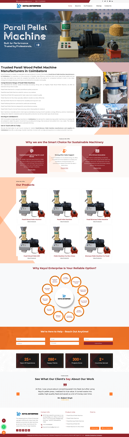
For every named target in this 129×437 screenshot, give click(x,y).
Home (70, 6)
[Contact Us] (4, 422)
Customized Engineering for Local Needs (31, 155)
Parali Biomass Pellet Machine (97, 219)
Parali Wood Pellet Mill (32, 256)
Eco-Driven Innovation (97, 155)
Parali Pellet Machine (64, 219)
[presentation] (17, 394)
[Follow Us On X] (105, 1)
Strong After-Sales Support (64, 155)
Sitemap (99, 6)
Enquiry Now (31, 169)
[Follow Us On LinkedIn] (112, 1)
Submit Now (98, 343)
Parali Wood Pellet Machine (31, 219)
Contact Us (108, 6)
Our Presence (107, 428)
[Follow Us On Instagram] (107, 1)
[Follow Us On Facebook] (102, 1)
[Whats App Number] (4, 427)
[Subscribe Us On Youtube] (109, 1)
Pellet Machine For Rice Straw (64, 256)
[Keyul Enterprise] (27, 413)
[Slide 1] (63, 325)
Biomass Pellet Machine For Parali (97, 256)
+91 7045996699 (41, 1)
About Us (78, 6)
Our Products (88, 6)
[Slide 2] (66, 325)
